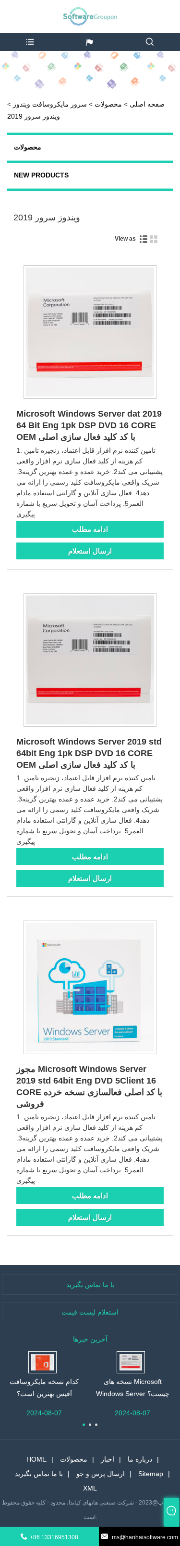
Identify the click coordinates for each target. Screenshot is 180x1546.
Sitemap (150, 1474)
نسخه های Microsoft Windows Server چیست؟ (132, 1387)
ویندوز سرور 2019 (33, 116)
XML (90, 1488)
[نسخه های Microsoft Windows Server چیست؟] (131, 1361)
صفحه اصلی (147, 104)
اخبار (107, 1459)
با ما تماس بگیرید (39, 1474)
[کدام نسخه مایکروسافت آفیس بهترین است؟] (42, 1361)
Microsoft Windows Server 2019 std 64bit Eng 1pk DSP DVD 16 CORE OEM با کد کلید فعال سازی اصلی (89, 753)
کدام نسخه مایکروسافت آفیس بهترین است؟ (44, 1387)
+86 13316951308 (54, 1537)
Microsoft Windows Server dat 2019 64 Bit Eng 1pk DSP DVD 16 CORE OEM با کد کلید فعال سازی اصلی (89, 425)
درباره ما (140, 1459)
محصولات (108, 104)
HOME (36, 1459)
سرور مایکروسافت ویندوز (50, 104)
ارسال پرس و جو (100, 1474)
